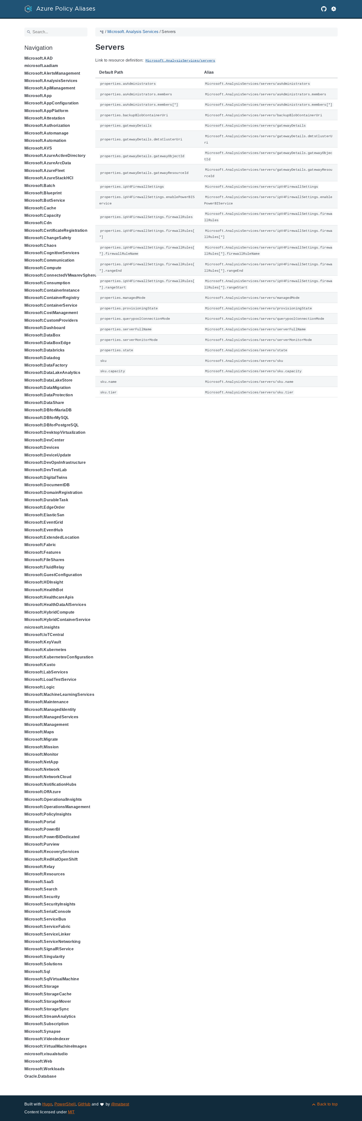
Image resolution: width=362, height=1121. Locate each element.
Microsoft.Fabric (40, 545)
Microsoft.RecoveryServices (51, 852)
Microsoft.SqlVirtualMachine (51, 979)
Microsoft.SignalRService (49, 949)
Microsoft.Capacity (42, 215)
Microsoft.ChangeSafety (47, 238)
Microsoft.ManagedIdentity (50, 709)
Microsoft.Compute (43, 268)
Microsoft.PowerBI (42, 829)
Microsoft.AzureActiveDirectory (54, 155)
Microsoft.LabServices (46, 672)
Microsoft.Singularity (44, 956)
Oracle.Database (40, 1076)
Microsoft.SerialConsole (47, 911)
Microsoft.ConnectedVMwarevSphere (60, 275)
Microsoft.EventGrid (43, 522)
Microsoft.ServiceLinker (47, 934)
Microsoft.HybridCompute (49, 612)
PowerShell (65, 1104)
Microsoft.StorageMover (47, 1001)
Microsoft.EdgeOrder (44, 507)
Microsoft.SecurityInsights (50, 904)
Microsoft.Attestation (44, 118)
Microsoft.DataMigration (47, 387)
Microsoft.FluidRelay (44, 567)
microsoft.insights (42, 627)
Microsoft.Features (42, 552)
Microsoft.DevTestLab (45, 470)
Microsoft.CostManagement (51, 313)
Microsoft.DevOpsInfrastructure (55, 462)
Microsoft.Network (42, 769)
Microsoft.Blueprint (43, 193)
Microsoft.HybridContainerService (57, 620)
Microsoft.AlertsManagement (52, 73)
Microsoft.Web (38, 1061)
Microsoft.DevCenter (44, 440)
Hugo (47, 1104)
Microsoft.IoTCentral (44, 635)
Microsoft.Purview (41, 844)
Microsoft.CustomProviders (51, 320)
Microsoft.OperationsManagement (57, 807)
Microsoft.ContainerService (51, 305)
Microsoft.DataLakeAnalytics (52, 372)
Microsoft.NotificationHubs (50, 784)
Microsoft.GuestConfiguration (53, 575)
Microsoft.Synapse (42, 1031)
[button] (334, 9)
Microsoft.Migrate (41, 739)
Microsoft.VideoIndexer (46, 1039)
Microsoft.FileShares (44, 560)
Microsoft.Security (42, 897)
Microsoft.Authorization (47, 125)
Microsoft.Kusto (39, 665)
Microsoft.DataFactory (45, 365)
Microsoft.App (38, 96)
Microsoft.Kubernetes (45, 650)
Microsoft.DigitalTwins (45, 477)
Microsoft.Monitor (41, 754)
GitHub (84, 1104)
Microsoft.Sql (37, 972)
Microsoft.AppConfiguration (51, 103)
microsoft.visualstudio (46, 1054)
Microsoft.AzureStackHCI (48, 178)
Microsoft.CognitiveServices (51, 253)
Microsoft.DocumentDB (47, 485)
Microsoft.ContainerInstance (52, 290)
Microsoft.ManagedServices (51, 717)
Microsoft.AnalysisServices (51, 81)
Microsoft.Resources (44, 874)
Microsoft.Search (40, 889)
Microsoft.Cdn (38, 223)
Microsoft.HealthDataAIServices (55, 604)
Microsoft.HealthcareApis (49, 597)
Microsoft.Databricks (44, 350)
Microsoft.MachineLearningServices (59, 694)
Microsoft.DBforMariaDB (48, 410)
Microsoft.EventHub (43, 530)
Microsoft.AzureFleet (44, 170)
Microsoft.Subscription (46, 1024)
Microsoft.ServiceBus (45, 919)
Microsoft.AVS (38, 148)
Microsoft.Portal (39, 822)
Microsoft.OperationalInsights (53, 799)
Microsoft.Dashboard (44, 328)
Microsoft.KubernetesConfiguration (58, 657)
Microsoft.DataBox (42, 335)
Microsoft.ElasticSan (44, 515)
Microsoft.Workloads (44, 1069)
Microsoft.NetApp (41, 762)
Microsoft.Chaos (40, 245)
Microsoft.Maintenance (46, 702)
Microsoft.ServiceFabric (47, 926)
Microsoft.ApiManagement (49, 88)
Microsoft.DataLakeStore (48, 380)
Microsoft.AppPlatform (46, 111)
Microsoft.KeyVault (42, 642)
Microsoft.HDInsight (43, 582)
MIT (71, 1112)
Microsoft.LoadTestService (50, 679)
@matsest (120, 1104)
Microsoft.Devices (41, 447)
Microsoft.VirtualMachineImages (55, 1046)
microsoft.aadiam (41, 66)
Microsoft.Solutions (43, 964)
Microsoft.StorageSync (46, 1009)
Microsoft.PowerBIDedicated (52, 837)
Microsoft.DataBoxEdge (47, 343)
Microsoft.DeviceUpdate (47, 455)
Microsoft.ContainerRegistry (51, 298)
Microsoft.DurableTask (46, 500)
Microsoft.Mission (41, 747)
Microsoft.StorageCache (47, 994)
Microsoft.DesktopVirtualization (54, 432)
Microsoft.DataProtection (48, 395)
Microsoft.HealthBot (43, 590)
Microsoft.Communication (49, 260)
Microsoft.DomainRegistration (53, 492)
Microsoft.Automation (45, 140)
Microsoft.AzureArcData (47, 163)
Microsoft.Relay (39, 867)
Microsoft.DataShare (44, 403)
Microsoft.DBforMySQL (46, 418)
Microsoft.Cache (40, 208)
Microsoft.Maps (39, 732)
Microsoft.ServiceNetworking (52, 941)
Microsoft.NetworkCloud (47, 777)
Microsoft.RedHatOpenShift (51, 859)
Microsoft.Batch (39, 186)
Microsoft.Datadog (42, 358)
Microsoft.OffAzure (42, 792)
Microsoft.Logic (39, 687)
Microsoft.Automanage (46, 133)
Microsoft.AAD (38, 58)
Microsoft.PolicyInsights (47, 814)
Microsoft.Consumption (47, 283)
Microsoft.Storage (41, 986)
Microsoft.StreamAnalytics (50, 1016)
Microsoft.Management (46, 724)
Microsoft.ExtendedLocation (52, 537)
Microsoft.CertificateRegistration (55, 230)
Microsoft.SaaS (39, 882)
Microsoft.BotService (44, 200)
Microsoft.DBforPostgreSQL (51, 425)
